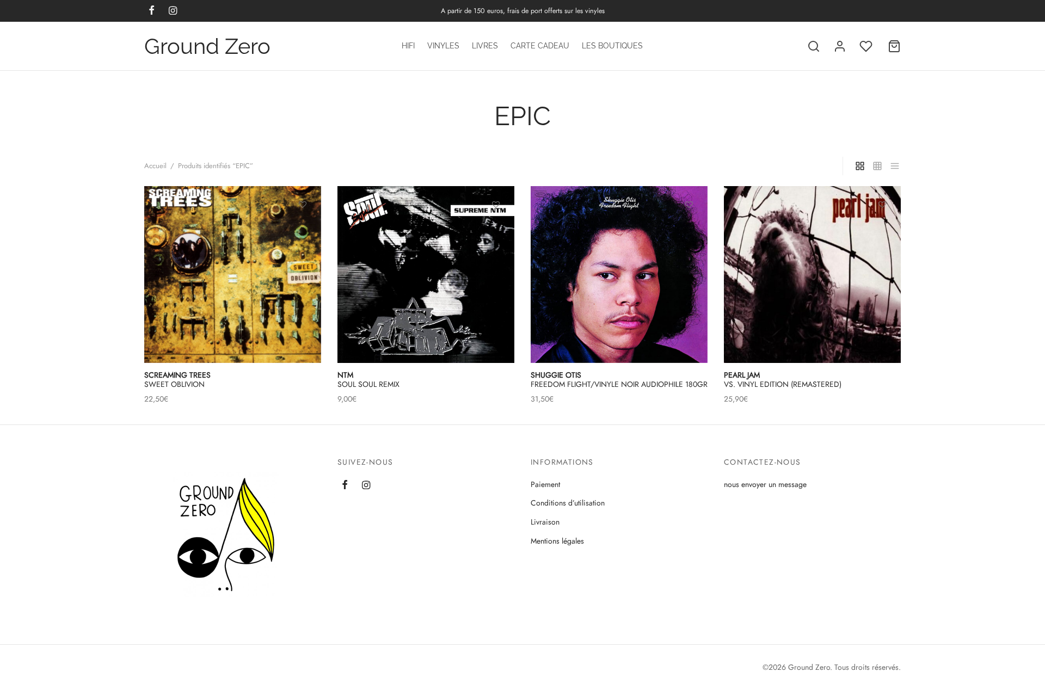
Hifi (408, 45)
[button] (496, 229)
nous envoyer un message (765, 484)
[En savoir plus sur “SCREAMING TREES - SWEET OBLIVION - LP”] (302, 229)
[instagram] (366, 485)
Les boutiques (612, 45)
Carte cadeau (540, 45)
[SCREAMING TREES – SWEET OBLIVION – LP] (232, 274)
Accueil (155, 166)
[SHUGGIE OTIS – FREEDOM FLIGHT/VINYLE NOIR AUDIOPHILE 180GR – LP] (619, 274)
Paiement (545, 484)
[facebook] (344, 485)
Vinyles (443, 45)
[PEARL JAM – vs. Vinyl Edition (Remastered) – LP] (812, 274)
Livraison (545, 521)
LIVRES (485, 45)
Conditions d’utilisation (568, 502)
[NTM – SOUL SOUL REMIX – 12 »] (425, 274)
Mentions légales (557, 540)
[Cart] (894, 46)
